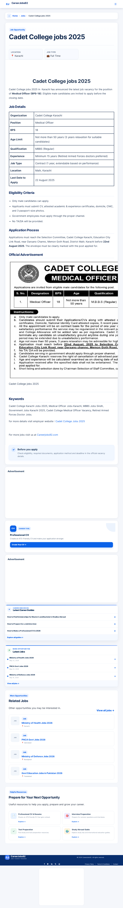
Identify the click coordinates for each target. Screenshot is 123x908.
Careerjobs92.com (47, 434)
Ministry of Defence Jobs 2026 (38, 756)
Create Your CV (19, 545)
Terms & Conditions (103, 864)
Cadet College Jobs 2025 (70, 421)
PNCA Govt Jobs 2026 (33, 739)
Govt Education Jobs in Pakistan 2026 (42, 773)
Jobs (23, 16)
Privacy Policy (89, 864)
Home (15, 16)
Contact (115, 864)
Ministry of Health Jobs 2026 (37, 723)
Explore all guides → (15, 637)
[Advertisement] (61, 487)
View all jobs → (13, 683)
